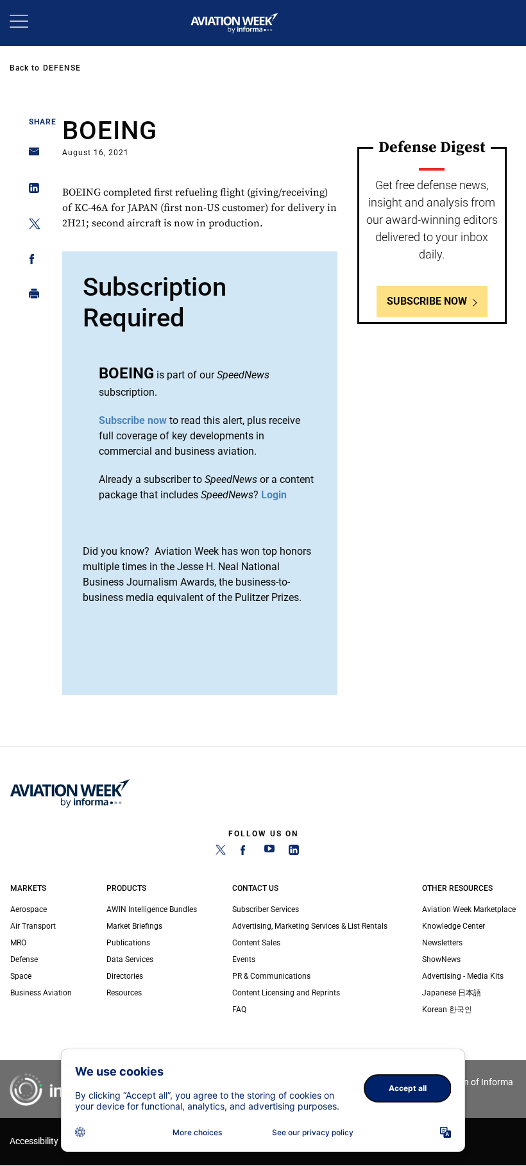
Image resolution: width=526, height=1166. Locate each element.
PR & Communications (271, 976)
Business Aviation (41, 992)
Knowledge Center (453, 926)
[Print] (30, 297)
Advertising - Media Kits (463, 976)
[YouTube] (269, 852)
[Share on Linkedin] (30, 191)
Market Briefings (134, 926)
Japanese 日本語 (451, 992)
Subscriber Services (265, 909)
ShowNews (441, 959)
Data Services (129, 959)
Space (20, 976)
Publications (128, 942)
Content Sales (256, 942)
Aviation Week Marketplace (469, 909)
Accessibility (34, 1141)
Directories (124, 976)
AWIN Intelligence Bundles (151, 909)
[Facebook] (245, 852)
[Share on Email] (30, 156)
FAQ (239, 1009)
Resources (124, 992)
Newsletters (442, 942)
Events (243, 959)
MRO (18, 942)
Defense (62, 67)
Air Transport (33, 926)
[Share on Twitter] (30, 226)
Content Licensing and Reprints (286, 992)
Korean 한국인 (447, 1009)
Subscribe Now (427, 301)
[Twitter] (221, 852)
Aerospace (28, 909)
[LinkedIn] (294, 852)
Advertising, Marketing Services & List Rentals (309, 926)
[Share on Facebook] (30, 261)
